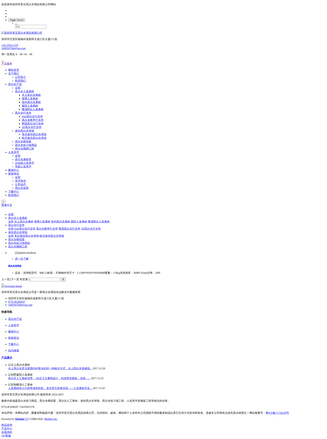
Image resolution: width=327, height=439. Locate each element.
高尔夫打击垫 (23, 112)
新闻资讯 (13, 173)
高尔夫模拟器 (23, 141)
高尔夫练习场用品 (26, 145)
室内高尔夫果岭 (31, 102)
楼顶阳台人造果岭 (33, 109)
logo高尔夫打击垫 (32, 116)
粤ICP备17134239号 (277, 412)
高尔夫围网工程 (24, 148)
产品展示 (6, 357)
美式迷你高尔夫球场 (34, 134)
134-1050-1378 (9, 45)
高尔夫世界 (22, 188)
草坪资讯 (20, 180)
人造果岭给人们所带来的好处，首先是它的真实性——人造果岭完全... (50, 388)
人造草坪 (13, 152)
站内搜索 (13, 350)
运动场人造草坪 (24, 162)
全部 (17, 87)
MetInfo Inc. (51, 419)
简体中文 (6, 205)
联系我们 (20, 80)
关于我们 (13, 73)
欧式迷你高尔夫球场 (34, 137)
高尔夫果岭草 (23, 159)
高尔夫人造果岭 (24, 91)
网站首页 (13, 69)
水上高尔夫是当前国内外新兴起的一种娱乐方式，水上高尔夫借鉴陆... (50, 368)
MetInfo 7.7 (21, 419)
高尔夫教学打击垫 (33, 120)
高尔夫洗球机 (14, 266)
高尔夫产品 (15, 84)
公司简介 (20, 77)
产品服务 (6, 63)
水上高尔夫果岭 (31, 95)
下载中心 (13, 191)
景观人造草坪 (23, 166)
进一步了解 (22, 258)
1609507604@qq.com (13, 48)
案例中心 (13, 170)
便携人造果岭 (30, 98)
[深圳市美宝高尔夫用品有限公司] (163, 33)
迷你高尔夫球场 (24, 130)
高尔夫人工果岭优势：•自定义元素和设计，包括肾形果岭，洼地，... (49, 378)
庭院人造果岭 (30, 105)
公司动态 (20, 184)
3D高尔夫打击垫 (32, 127)
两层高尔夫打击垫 (33, 123)
